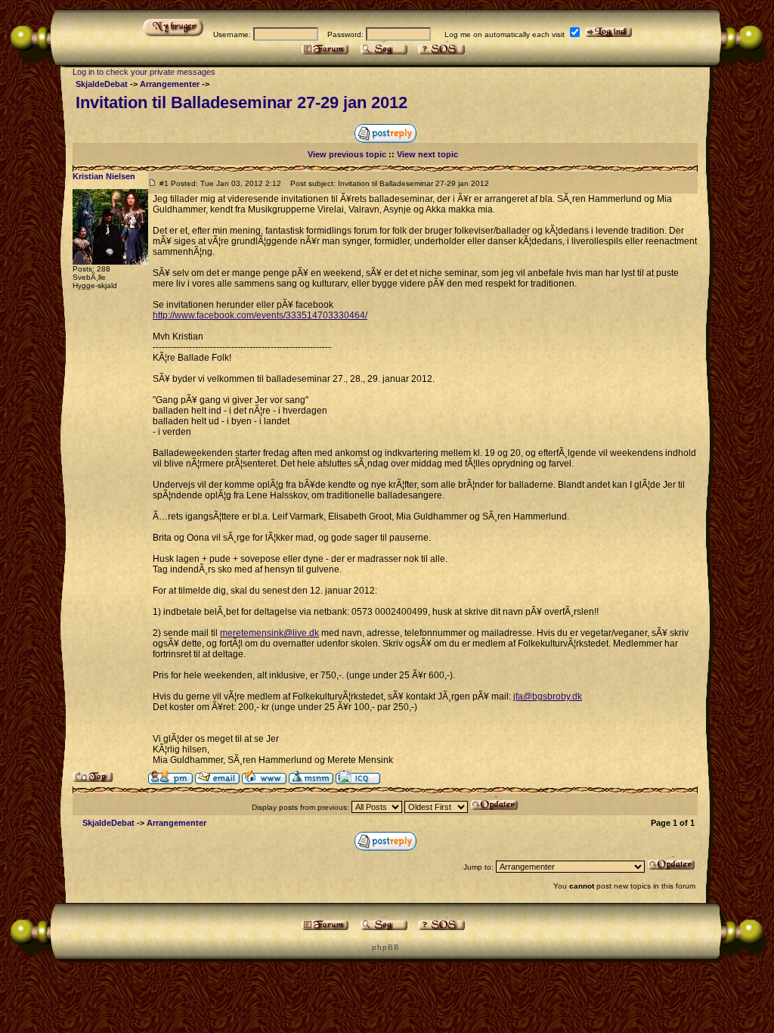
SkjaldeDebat (102, 83)
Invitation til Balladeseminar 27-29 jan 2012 (241, 102)
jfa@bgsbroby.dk (547, 696)
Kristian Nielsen (104, 176)
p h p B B (385, 947)
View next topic (427, 154)
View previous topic (347, 154)
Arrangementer (170, 83)
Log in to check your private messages (144, 71)
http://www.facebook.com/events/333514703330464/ (260, 315)
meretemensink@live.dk (269, 633)
